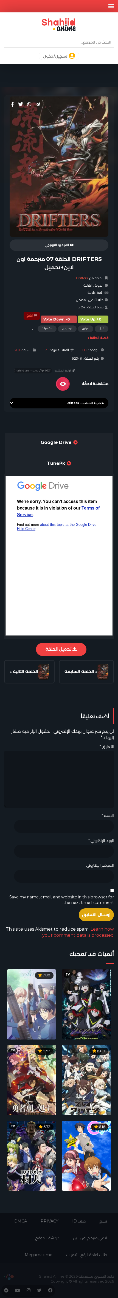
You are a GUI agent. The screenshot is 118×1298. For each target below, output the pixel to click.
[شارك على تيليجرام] (37, 104)
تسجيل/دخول (55, 56)
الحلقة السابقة (79, 671)
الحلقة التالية (25, 671)
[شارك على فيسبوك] (12, 104)
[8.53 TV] (31, 1079)
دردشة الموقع (47, 1237)
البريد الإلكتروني (101, 840)
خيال (101, 328)
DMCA (20, 1221)
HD (85, 350)
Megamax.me (38, 1254)
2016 (18, 350)
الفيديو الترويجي (57, 245)
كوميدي (67, 328)
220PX (9, 1277)
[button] (111, 6)
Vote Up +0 (91, 319)
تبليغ (29, 315)
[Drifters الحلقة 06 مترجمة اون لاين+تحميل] (102, 672)
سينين (85, 328)
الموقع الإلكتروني (100, 865)
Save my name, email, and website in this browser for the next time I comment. (61, 900)
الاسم (107, 815)
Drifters (82, 278)
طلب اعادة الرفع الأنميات (86, 1254)
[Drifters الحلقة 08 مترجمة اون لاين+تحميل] (43, 672)
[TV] (86, 1004)
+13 (46, 350)
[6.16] (86, 1155)
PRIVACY (49, 1221)
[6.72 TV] (31, 1155)
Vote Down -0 (56, 319)
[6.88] (86, 1079)
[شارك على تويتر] (20, 104)
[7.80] (31, 1004)
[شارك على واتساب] (29, 104)
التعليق (106, 746)
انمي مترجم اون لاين (90, 1237)
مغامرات (47, 328)
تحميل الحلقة (59, 649)
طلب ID (79, 1221)
